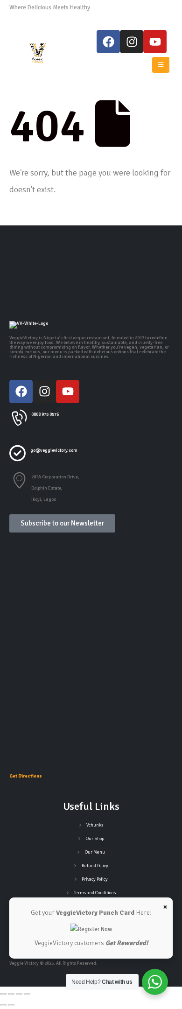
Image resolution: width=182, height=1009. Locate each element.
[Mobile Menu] (160, 65)
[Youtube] (155, 41)
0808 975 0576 (112, 7)
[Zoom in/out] (3, 994)
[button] (20, 261)
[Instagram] (131, 41)
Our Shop (95, 838)
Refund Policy (95, 866)
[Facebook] (108, 41)
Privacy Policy (95, 879)
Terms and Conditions (95, 893)
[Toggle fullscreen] (11, 994)
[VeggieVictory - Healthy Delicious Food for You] (38, 53)
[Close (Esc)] (27, 994)
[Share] (19, 994)
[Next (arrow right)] (11, 1005)
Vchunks (94, 825)
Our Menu (95, 852)
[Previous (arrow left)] (3, 1005)
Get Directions (25, 776)
